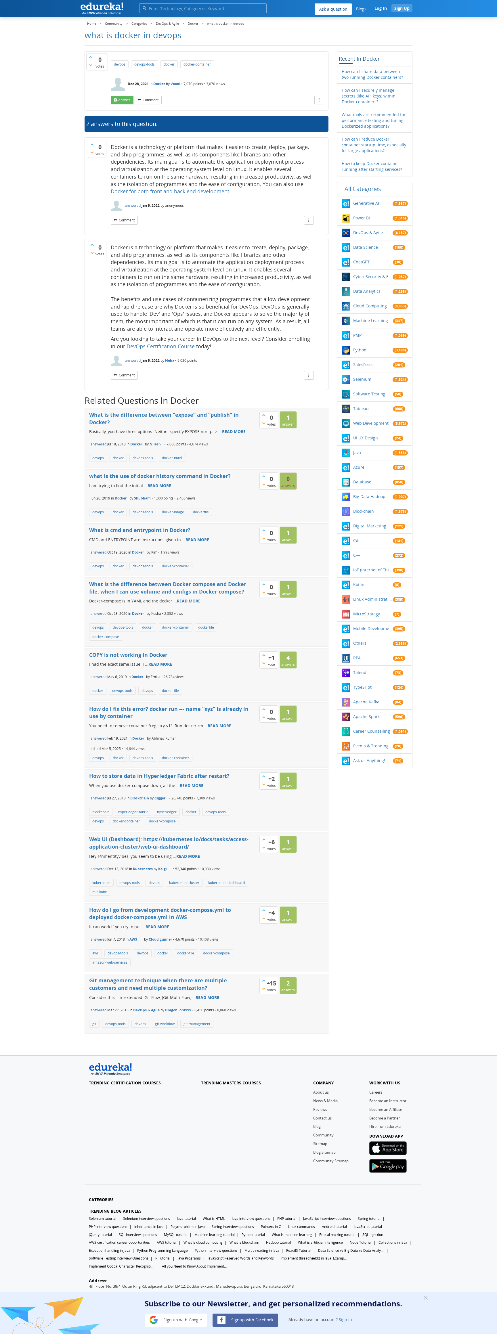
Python (359, 350)
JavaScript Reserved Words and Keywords (241, 1258)
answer (124, 99)
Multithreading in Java (261, 1250)
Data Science (365, 247)
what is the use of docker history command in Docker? (160, 475)
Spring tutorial (369, 1218)
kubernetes (101, 882)
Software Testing (369, 394)
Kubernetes (143, 868)
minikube (99, 891)
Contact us (322, 1118)
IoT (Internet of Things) (373, 570)
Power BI (361, 218)
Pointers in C (271, 1226)
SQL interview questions (138, 1234)
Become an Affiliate (385, 1109)
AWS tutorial (167, 1242)
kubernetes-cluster (184, 882)
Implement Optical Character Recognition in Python (122, 1266)
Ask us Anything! (369, 760)
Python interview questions (216, 1250)
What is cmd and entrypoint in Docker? (139, 530)
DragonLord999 (178, 1010)
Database (362, 482)
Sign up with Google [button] (182, 1319)
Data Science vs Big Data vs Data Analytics (351, 1250)
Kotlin (358, 584)
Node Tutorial (361, 1242)
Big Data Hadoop (369, 496)
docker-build (172, 457)
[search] (144, 8)
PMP (357, 335)
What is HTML (214, 1218)
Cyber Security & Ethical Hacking (373, 276)
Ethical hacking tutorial (337, 1234)
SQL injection (372, 1234)
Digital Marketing (369, 526)
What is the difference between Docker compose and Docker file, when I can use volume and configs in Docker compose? (167, 588)
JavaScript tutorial (368, 1226)
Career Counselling (371, 731)
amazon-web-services (109, 962)
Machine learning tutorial (214, 1234)
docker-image (173, 512)
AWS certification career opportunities (119, 1242)
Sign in (345, 1319)
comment (150, 99)
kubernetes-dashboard (226, 882)
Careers (375, 1092)
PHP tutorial (286, 1218)
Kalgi (162, 868)
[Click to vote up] (90, 57)
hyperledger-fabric (133, 811)
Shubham (142, 498)
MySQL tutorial (176, 1234)
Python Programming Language (162, 1250)
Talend (359, 672)
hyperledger (167, 811)
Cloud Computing (370, 306)
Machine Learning (370, 320)
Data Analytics (367, 291)
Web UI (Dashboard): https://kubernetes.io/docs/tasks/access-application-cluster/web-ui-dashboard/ (168, 843)
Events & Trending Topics (373, 746)
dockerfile (201, 512)
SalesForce (363, 364)
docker (169, 64)
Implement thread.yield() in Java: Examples (314, 1258)
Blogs (361, 9)
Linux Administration (373, 599)
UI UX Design (365, 438)
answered (133, 205)
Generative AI (366, 203)
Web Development (371, 423)
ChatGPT (361, 262)
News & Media (325, 1100)
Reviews (320, 1109)
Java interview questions (251, 1218)
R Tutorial (163, 1258)
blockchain (100, 811)
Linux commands (301, 1226)
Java (357, 452)
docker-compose (105, 636)
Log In (380, 8)
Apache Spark (366, 716)
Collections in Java (393, 1242)
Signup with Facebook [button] (251, 1319)
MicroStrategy (366, 614)
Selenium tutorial (102, 1218)
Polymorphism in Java (188, 1226)
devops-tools (144, 64)
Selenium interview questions (146, 1218)
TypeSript (362, 687)
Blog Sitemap (324, 1152)
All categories (363, 189)
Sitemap (320, 1143)
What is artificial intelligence (320, 1242)
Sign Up (402, 8)
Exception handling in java (109, 1250)
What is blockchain (244, 1242)
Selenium (362, 379)
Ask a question (333, 9)
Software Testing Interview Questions (118, 1258)
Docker (159, 83)
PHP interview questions (108, 1226)
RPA (357, 658)
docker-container (197, 64)
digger (159, 798)
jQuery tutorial (100, 1234)
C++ (356, 555)
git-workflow (165, 1023)
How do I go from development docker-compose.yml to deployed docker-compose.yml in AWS (160, 913)
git (94, 1023)
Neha (169, 360)
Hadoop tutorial (278, 1242)
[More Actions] (319, 100)
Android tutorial (334, 1226)
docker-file (170, 690)
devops (119, 64)
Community (323, 1135)
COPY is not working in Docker (128, 654)
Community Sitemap (331, 1160)
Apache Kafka (366, 702)
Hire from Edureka (385, 1126)
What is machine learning (292, 1234)
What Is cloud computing (203, 1242)
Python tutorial (253, 1234)
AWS (133, 939)
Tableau (361, 408)
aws (95, 953)
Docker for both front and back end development (170, 191)
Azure (358, 467)
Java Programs (189, 1258)
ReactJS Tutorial (298, 1250)
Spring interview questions (233, 1226)
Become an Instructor (387, 1100)
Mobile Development (373, 628)
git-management (196, 1023)
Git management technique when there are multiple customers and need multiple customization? (158, 984)
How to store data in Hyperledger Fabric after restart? (159, 775)
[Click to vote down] (90, 65)
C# (355, 540)
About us (321, 1092)
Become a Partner (384, 1118)
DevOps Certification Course (161, 346)
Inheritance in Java (149, 1226)
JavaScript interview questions (327, 1218)
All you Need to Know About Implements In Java (195, 1266)
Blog (317, 1126)
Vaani (175, 83)
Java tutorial (186, 1218)
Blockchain (139, 798)
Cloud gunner (160, 939)
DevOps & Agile (146, 1010)
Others (359, 643)
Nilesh (155, 444)
